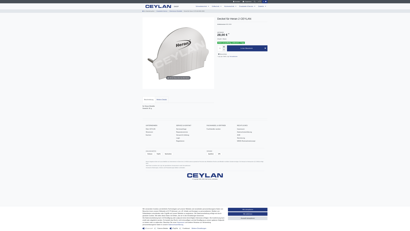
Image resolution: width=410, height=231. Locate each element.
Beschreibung (148, 99)
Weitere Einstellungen (199, 228)
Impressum (241, 129)
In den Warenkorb (247, 48)
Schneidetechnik (201, 6)
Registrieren (180, 141)
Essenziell (149, 228)
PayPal (175, 228)
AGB (238, 135)
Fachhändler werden (214, 129)
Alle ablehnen (247, 214)
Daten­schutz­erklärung (175, 224)
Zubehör (261, 6)
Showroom (149, 132)
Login (178, 138)
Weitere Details (162, 99)
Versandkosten (233, 56)
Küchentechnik (229, 6)
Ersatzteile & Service (246, 6)
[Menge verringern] (223, 49)
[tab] (149, 99)
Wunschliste (223, 54)
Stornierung (241, 138)
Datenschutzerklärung (244, 132)
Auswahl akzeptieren (248, 218)
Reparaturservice (182, 132)
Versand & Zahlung (182, 135)
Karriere (148, 135)
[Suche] (255, 1)
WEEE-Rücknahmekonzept (246, 141)
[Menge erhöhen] (223, 46)
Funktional (186, 228)
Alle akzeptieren (247, 209)
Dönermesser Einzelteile (175, 11)
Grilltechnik (216, 6)
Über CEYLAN (150, 129)
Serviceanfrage (181, 129)
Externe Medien (162, 228)
